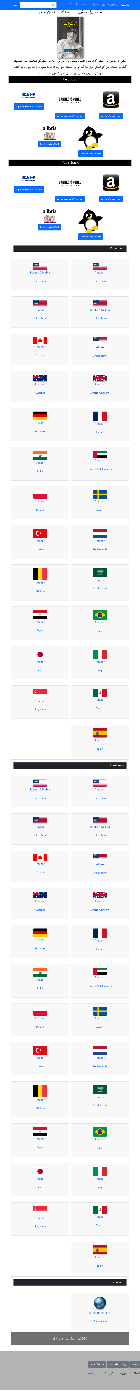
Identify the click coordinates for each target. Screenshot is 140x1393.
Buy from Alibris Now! (49, 144)
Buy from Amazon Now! (111, 116)
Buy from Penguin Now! (90, 153)
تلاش (15, 5)
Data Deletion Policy (118, 1364)
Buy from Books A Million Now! (29, 106)
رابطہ (86, 4)
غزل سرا (125, 5)
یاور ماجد (92, 1373)
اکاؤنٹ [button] (76, 4)
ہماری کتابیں (109, 4)
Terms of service (97, 1364)
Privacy (135, 1364)
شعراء (95, 4)
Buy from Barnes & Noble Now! (70, 116)
